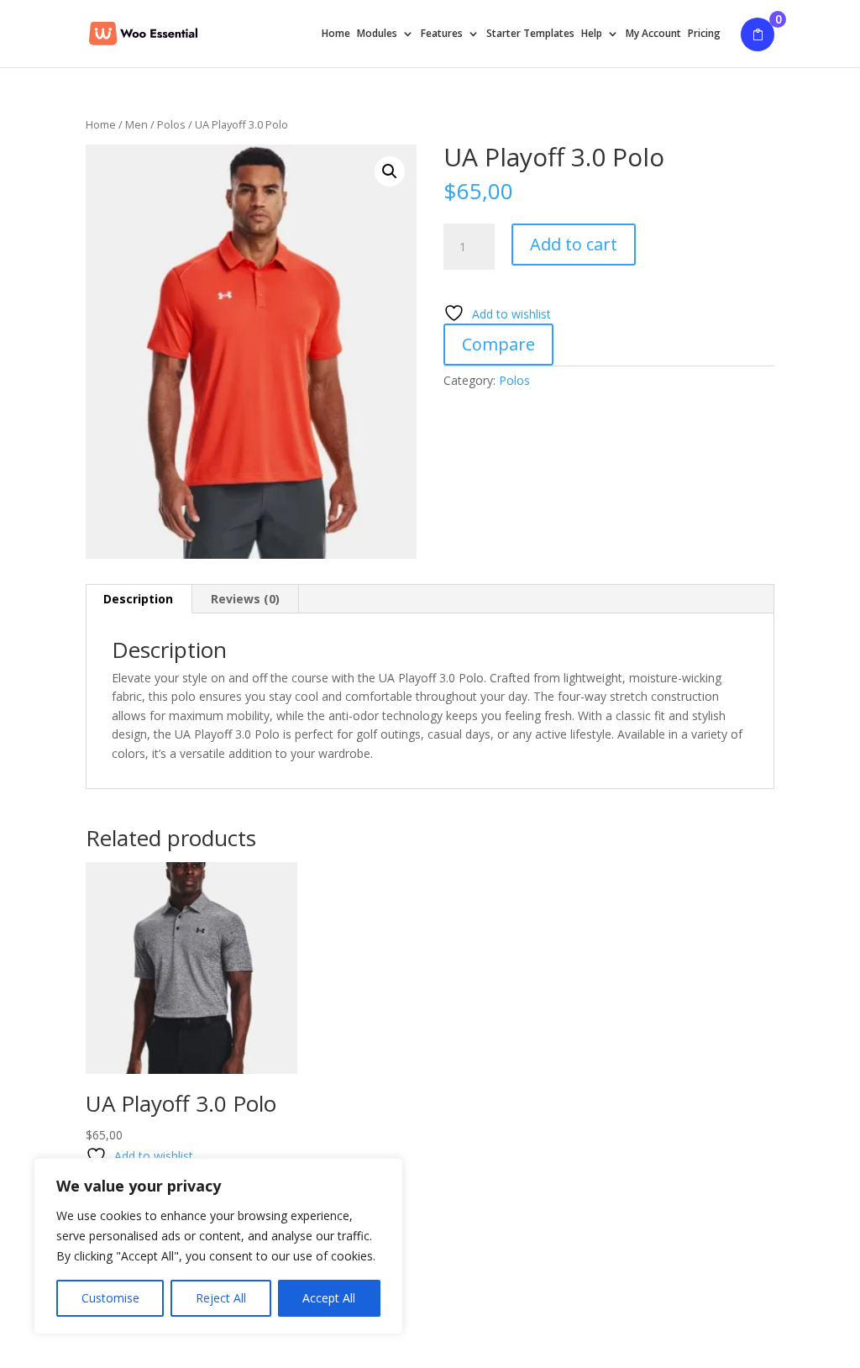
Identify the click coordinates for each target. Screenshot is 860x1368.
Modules (377, 34)
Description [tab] (138, 599)
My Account (653, 34)
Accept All (328, 1298)
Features (442, 34)
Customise (110, 1298)
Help (591, 34)
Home (336, 34)
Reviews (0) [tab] (245, 599)
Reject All (221, 1298)
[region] (218, 1246)
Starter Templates (530, 34)
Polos (171, 124)
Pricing (704, 34)
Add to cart (573, 244)
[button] (390, 171)
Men (136, 124)
